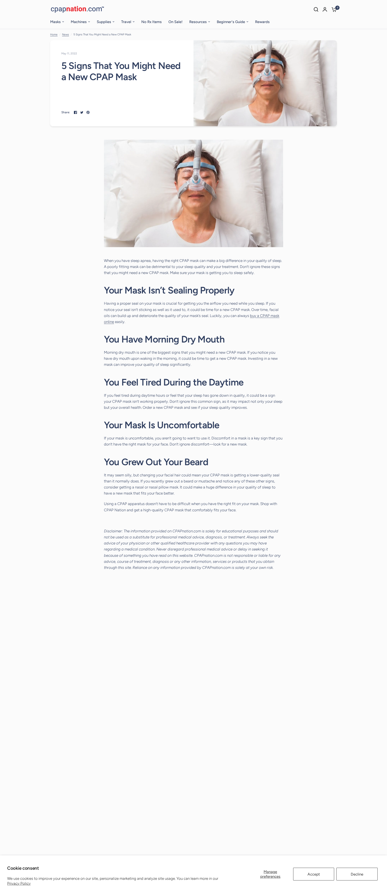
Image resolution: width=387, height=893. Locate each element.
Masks (55, 21)
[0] (333, 9)
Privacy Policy (19, 883)
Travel (126, 21)
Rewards (262, 21)
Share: (65, 112)
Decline (357, 874)
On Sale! (175, 21)
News (65, 34)
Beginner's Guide (231, 21)
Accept (313, 874)
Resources (198, 21)
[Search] (316, 9)
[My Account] (324, 9)
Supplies (104, 21)
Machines (79, 21)
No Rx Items (151, 21)
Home (54, 34)
